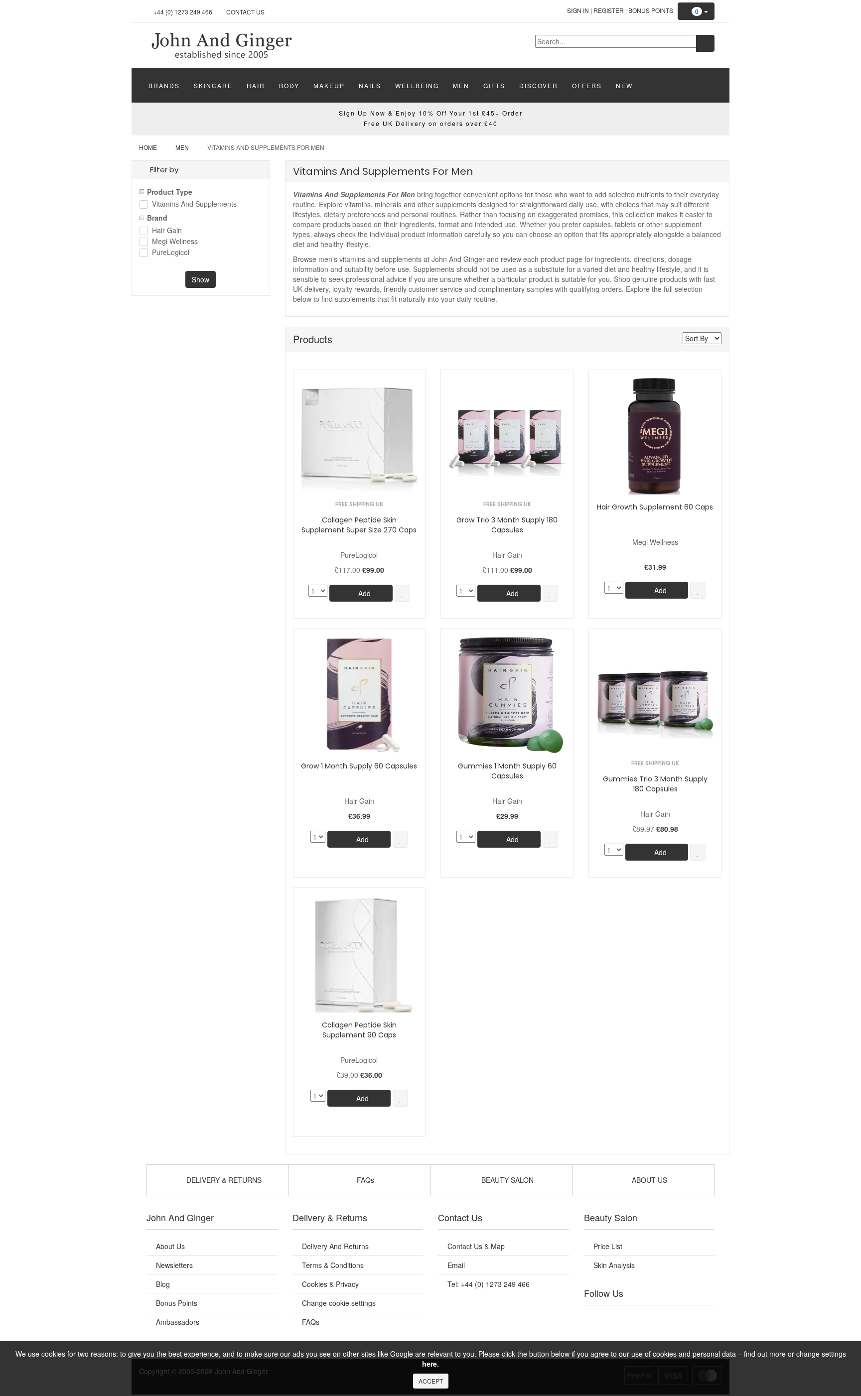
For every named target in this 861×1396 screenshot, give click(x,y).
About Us (170, 1246)
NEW (624, 85)
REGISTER (608, 10)
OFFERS (587, 85)
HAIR (256, 85)
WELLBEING (417, 85)
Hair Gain (167, 231)
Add (363, 593)
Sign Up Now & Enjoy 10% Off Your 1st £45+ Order (431, 113)
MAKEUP (329, 85)
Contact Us (245, 11)
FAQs (310, 1322)
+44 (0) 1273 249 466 (182, 11)
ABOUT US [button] (648, 1180)
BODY (289, 85)
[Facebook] (598, 1318)
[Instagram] (659, 1318)
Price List (607, 1246)
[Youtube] (618, 1318)
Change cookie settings (339, 1303)
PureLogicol (170, 253)
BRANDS (164, 85)
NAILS (370, 85)
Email (456, 1265)
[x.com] (638, 1318)
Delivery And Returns (335, 1246)
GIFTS (494, 85)
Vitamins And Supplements (194, 204)
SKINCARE (213, 85)
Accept (431, 1381)
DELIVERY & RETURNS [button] (223, 1180)
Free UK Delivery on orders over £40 (431, 123)
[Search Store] (705, 43)
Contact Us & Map (476, 1246)
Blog (163, 1284)
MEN (461, 85)
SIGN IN (578, 10)
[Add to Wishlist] (402, 593)
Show (200, 279)
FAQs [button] (364, 1180)
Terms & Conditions (333, 1265)
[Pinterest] (679, 1318)
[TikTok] (699, 1318)
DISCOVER (538, 85)
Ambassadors (177, 1322)
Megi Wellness (175, 242)
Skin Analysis (614, 1265)
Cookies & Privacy (330, 1284)
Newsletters (174, 1265)
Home (148, 147)
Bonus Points (650, 10)
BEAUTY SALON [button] (506, 1180)
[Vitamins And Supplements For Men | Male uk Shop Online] (221, 44)
